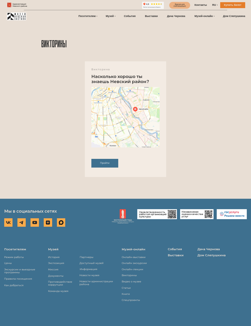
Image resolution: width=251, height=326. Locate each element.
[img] (17, 5)
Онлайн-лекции (132, 269)
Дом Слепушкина (234, 16)
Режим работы (14, 257)
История (54, 257)
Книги (126, 293)
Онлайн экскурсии (134, 263)
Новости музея (89, 275)
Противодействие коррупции (60, 283)
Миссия (53, 269)
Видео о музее (131, 281)
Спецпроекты (131, 300)
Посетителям (87, 16)
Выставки (151, 16)
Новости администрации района (96, 283)
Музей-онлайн (203, 16)
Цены (8, 263)
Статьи (126, 287)
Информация (88, 269)
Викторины (129, 275)
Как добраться (14, 285)
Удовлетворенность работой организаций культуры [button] (152, 214)
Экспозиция (56, 263)
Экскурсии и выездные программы (19, 271)
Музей (110, 16)
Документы (55, 275)
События (130, 16)
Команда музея (58, 291)
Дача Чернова (176, 16)
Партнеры (86, 257)
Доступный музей (91, 263)
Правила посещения (18, 278)
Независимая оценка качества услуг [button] (192, 214)
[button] (232, 214)
